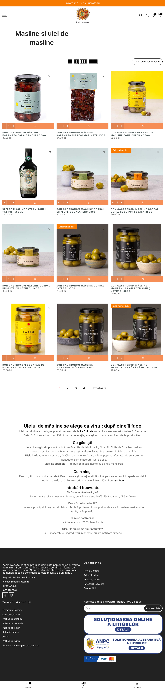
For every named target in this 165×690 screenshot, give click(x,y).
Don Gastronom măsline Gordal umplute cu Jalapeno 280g (80, 210)
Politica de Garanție (12, 623)
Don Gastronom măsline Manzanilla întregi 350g (75, 366)
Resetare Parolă (92, 579)
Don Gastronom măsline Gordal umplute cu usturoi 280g (26, 287)
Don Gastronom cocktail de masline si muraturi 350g (23, 366)
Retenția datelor (10, 632)
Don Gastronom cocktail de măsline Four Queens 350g (132, 134)
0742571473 (10, 586)
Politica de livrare (11, 641)
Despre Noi (90, 588)
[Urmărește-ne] (5, 595)
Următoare (99, 388)
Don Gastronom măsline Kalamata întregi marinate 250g (81, 134)
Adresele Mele (91, 575)
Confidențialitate (11, 614)
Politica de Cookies (12, 618)
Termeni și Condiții (12, 610)
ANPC (5, 636)
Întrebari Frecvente (94, 583)
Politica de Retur (11, 627)
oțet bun (118, 480)
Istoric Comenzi (92, 570)
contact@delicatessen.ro (16, 581)
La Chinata (86, 431)
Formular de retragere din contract (20, 645)
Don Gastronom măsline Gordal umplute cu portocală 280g (135, 210)
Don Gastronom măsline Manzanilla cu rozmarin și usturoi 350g (131, 288)
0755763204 (10, 590)
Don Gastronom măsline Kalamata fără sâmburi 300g (24, 134)
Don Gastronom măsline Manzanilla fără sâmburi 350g (134, 366)
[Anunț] (82, 3)
